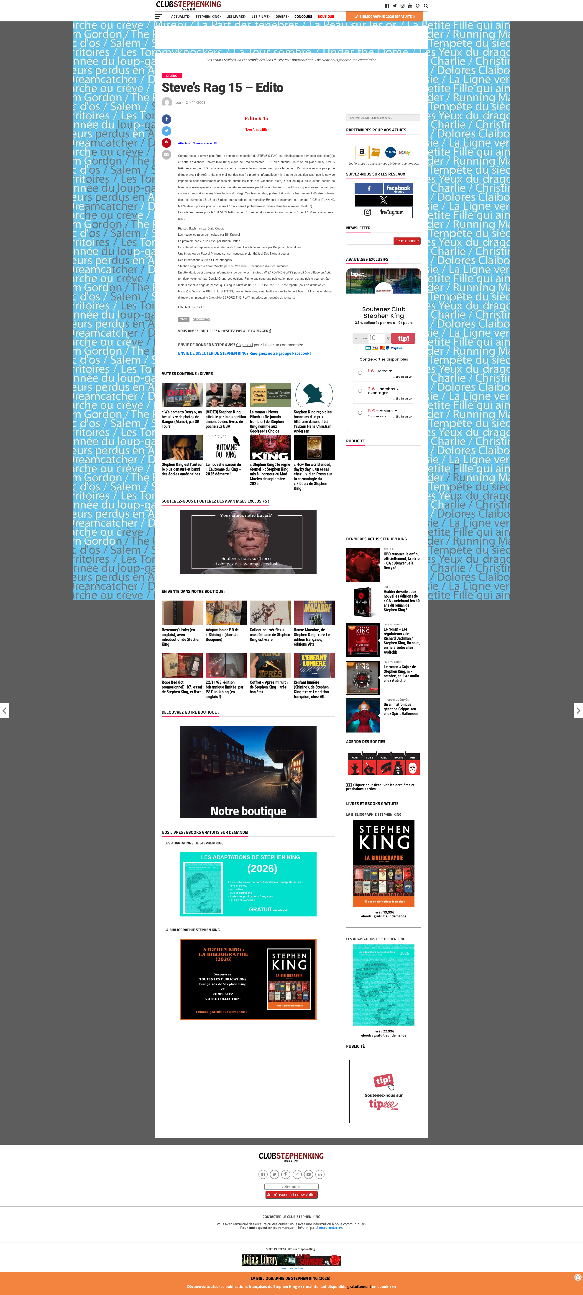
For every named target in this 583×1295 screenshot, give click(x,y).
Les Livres (235, 16)
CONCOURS (303, 16)
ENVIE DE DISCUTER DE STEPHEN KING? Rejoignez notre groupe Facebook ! (244, 353)
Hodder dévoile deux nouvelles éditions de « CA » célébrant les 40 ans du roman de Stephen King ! (402, 600)
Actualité (180, 16)
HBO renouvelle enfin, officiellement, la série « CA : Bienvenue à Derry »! (401, 561)
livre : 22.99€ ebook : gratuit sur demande (383, 1033)
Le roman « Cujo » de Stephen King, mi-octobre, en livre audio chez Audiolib (401, 673)
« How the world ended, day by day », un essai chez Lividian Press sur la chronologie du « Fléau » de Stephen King (313, 476)
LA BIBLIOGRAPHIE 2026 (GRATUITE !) (384, 16)
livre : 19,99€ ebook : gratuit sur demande (383, 914)
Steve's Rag (201, 319)
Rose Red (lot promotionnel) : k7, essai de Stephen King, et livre (182, 687)
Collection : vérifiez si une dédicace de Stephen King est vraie (270, 634)
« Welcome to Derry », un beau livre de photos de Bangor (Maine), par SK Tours (182, 419)
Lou (178, 102)
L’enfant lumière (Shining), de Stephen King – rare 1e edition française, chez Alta (311, 689)
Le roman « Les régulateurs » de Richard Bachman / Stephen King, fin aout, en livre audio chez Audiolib (402, 641)
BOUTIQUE (326, 16)
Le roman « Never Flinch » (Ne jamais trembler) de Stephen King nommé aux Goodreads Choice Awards (267, 424)
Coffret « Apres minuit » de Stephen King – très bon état (269, 687)
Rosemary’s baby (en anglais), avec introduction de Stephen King (181, 637)
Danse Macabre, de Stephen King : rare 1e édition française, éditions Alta (312, 637)
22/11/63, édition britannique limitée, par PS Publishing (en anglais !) (224, 689)
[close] (578, 1277)
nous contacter (330, 1227)
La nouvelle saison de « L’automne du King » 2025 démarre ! (223, 469)
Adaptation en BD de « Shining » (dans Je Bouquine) (222, 634)
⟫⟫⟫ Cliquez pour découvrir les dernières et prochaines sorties (380, 787)
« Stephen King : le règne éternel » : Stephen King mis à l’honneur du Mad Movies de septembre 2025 (270, 474)
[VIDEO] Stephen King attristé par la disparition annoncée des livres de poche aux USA (226, 419)
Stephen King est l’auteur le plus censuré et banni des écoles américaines (182, 469)
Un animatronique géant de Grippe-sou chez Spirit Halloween (401, 709)
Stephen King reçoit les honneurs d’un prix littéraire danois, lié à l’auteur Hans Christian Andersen (313, 421)
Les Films (260, 16)
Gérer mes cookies (291, 1268)
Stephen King (208, 16)
